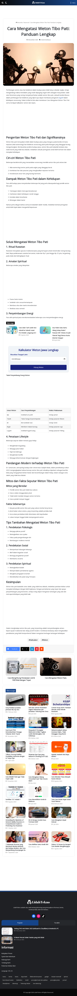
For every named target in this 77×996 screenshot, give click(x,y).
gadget (47, 977)
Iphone (66, 977)
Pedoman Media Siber (9, 966)
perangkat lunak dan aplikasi (39, 980)
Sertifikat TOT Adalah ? (13, 799)
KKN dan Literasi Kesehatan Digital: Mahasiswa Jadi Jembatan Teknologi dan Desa (38, 709)
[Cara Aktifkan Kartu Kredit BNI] (39, 836)
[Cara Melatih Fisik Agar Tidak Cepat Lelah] (16, 769)
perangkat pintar (55, 980)
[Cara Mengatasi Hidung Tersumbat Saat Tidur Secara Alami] (39, 769)
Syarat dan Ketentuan (8, 956)
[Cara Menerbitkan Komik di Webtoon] (39, 791)
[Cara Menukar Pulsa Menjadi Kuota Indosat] (61, 769)
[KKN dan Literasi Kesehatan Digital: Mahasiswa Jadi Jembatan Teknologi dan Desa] (39, 700)
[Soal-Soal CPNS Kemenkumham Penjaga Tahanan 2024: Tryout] (16, 722)
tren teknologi (37, 983)
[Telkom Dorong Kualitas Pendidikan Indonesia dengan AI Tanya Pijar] (16, 746)
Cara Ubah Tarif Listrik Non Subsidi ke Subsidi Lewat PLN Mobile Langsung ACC (27, 330)
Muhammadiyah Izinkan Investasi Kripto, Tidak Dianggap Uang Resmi (59, 732)
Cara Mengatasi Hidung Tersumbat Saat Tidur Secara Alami (38, 779)
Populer (20, 923)
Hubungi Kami (6, 960)
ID (12, 971)
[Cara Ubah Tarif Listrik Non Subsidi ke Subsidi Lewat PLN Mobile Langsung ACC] (11, 330)
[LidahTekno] (38, 2)
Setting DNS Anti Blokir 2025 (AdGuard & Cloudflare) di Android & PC (36, 928)
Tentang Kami (6, 963)
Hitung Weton (38, 367)
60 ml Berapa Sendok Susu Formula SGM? (37, 821)
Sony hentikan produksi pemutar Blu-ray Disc (13, 709)
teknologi (15, 983)
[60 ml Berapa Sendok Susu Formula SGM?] (39, 812)
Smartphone (6, 983)
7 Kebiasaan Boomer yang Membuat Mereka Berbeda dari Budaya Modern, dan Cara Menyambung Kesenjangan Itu (15, 847)
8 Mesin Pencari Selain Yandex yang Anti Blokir (29, 937)
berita (10, 977)
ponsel (65, 980)
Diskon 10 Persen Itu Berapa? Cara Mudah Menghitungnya (61, 845)
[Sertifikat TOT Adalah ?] (16, 791)
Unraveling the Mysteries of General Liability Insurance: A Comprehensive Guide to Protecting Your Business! (15, 823)
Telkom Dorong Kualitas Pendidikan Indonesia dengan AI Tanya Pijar (15, 756)
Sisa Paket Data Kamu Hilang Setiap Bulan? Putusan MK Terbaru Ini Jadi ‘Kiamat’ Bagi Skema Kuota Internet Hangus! (61, 333)
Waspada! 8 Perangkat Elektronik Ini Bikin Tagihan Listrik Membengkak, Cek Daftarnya (37, 733)
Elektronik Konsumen (36, 977)
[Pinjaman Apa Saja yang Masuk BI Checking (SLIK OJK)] (39, 746)
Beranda (20, 22)
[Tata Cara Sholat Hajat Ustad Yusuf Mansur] (61, 791)
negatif (60, 98)
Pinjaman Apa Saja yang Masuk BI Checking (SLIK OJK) (38, 755)
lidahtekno (19, 980)
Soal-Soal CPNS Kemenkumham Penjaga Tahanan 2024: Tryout (14, 732)
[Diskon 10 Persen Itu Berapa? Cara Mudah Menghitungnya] (61, 836)
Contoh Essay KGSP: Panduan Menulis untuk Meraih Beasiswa (61, 709)
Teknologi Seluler (25, 983)
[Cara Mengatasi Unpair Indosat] (61, 812)
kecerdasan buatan (8, 980)
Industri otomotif (56, 977)
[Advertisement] (38, 11)
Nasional (26, 22)
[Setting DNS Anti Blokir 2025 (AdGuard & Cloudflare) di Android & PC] (7, 931)
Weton (45, 640)
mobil (26, 980)
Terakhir (57, 923)
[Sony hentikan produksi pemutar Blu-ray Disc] (16, 700)
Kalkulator (34, 640)
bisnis (16, 977)
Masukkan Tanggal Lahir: (19, 354)
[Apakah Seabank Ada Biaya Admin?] (61, 746)
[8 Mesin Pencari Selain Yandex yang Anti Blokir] (7, 940)
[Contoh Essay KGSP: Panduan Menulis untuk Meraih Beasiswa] (61, 700)
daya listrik (24, 977)
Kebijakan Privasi (7, 953)
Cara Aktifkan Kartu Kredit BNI (38, 844)
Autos (4, 977)
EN (9, 971)
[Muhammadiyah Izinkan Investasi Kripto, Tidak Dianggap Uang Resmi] (61, 722)
